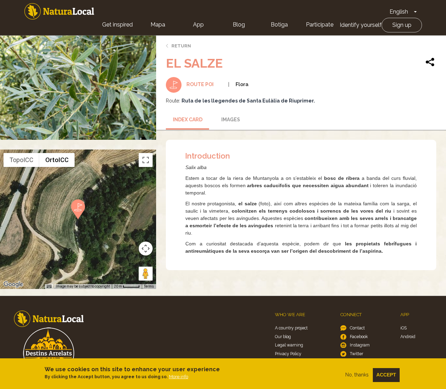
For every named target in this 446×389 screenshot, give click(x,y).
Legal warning (289, 345)
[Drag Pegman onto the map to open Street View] (146, 274)
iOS (403, 327)
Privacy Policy (288, 353)
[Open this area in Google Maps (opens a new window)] (13, 284)
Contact (357, 327)
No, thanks (357, 374)
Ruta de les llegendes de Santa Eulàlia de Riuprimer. (248, 101)
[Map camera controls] (146, 248)
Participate (319, 24)
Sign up (402, 25)
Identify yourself (361, 25)
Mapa (158, 24)
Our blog (283, 336)
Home (59, 11)
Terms (149, 286)
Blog (239, 24)
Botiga (279, 24)
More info (178, 376)
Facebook (359, 336)
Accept (386, 374)
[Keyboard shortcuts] (49, 286)
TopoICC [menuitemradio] (21, 159)
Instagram (360, 345)
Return (181, 45)
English (399, 11)
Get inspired (117, 24)
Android (407, 336)
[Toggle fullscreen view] (146, 160)
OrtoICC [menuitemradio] (57, 159)
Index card (187, 119)
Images (230, 119)
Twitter (356, 353)
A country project (291, 327)
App (198, 24)
